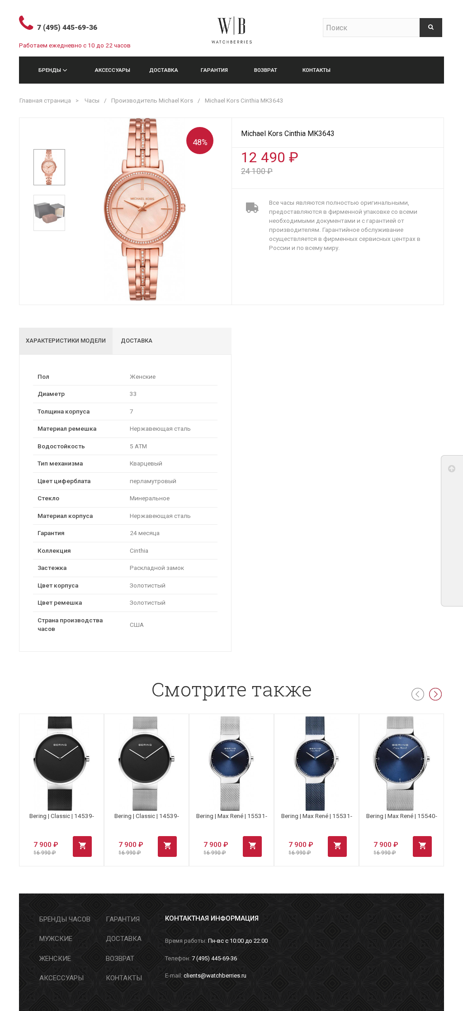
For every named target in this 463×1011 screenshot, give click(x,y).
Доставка (163, 70)
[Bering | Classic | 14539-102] (61, 763)
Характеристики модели (66, 340)
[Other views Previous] (49, 134)
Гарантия (214, 70)
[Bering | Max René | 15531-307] (316, 763)
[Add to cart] (82, 846)
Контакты (316, 70)
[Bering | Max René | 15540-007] (401, 763)
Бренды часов (64, 919)
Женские (55, 959)
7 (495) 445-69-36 (67, 27)
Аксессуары (112, 70)
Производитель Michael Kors (152, 100)
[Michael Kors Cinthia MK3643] (49, 167)
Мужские (55, 939)
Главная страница (45, 100)
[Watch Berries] (231, 26)
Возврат (265, 70)
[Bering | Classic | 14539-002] (146, 763)
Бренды (49, 70)
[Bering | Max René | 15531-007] (231, 763)
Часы (92, 100)
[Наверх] (452, 471)
